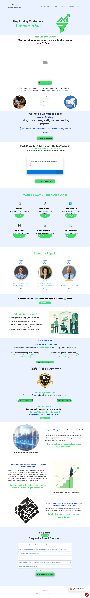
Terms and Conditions (45, 591)
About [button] (56, 6)
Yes (32, 163)
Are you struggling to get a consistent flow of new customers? (44, 161)
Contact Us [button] (78, 6)
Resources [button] (71, 6)
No (32, 166)
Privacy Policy (45, 590)
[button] (59, 172)
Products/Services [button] (48, 6)
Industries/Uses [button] (63, 6)
